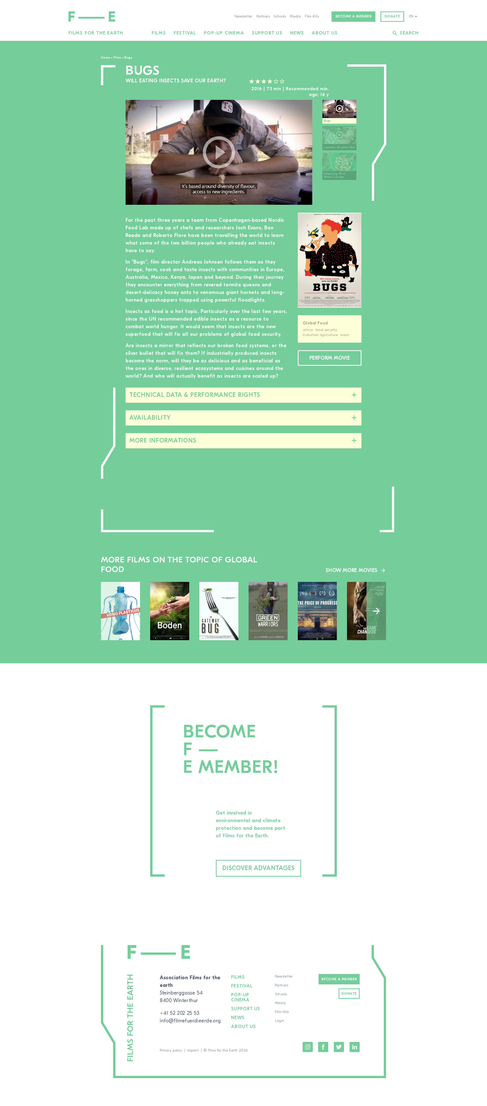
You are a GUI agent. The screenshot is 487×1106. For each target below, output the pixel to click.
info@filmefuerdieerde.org (190, 1021)
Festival (185, 33)
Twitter (339, 1047)
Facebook (323, 1047)
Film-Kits (312, 16)
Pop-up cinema (224, 33)
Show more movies (351, 570)
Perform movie (329, 358)
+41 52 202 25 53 (180, 1013)
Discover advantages (258, 868)
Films (159, 33)
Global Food (315, 323)
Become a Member (339, 979)
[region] (341, 152)
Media (295, 16)
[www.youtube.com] (219, 152)
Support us (267, 33)
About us (325, 33)
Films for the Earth (95, 33)
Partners (263, 16)
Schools (280, 16)
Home (105, 57)
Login (279, 1021)
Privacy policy (171, 1050)
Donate (392, 16)
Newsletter (243, 16)
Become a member (354, 16)
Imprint (193, 1050)
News (297, 33)
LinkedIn (355, 1047)
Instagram (308, 1047)
